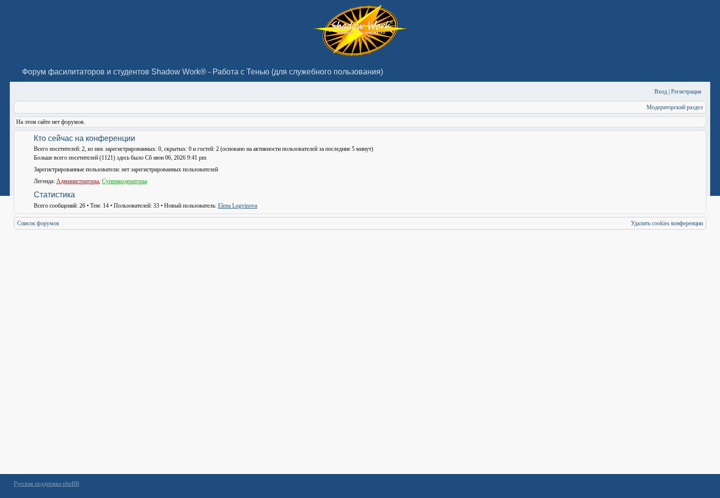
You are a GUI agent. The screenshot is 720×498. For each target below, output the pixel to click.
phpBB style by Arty (662, 486)
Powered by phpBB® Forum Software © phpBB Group (691, 486)
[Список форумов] (20, 92)
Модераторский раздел (675, 107)
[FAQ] (632, 92)
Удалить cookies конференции (667, 223)
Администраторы (77, 181)
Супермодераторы (124, 181)
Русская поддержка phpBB (46, 483)
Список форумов (38, 223)
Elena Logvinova (237, 205)
